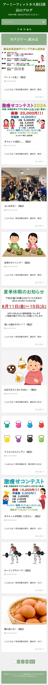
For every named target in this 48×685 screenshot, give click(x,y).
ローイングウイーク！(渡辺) (17, 570)
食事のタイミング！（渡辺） (17, 262)
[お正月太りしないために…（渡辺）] (24, 367)
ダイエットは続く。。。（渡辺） (18, 141)
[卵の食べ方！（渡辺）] (24, 610)
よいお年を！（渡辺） (14, 205)
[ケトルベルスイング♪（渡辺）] (24, 431)
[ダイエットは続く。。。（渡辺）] (24, 120)
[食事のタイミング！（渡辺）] (24, 245)
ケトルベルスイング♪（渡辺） (18, 451)
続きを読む (39, 97)
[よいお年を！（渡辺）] (24, 184)
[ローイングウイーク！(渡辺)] (24, 554)
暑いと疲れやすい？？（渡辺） (18, 324)
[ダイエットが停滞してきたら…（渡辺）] (24, 494)
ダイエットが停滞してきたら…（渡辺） (23, 516)
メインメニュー (9, 22)
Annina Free (32, 676)
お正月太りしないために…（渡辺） (21, 389)
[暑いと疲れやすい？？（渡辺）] (24, 304)
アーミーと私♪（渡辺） (15, 77)
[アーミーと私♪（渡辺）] (24, 60)
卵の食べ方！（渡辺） (14, 629)
